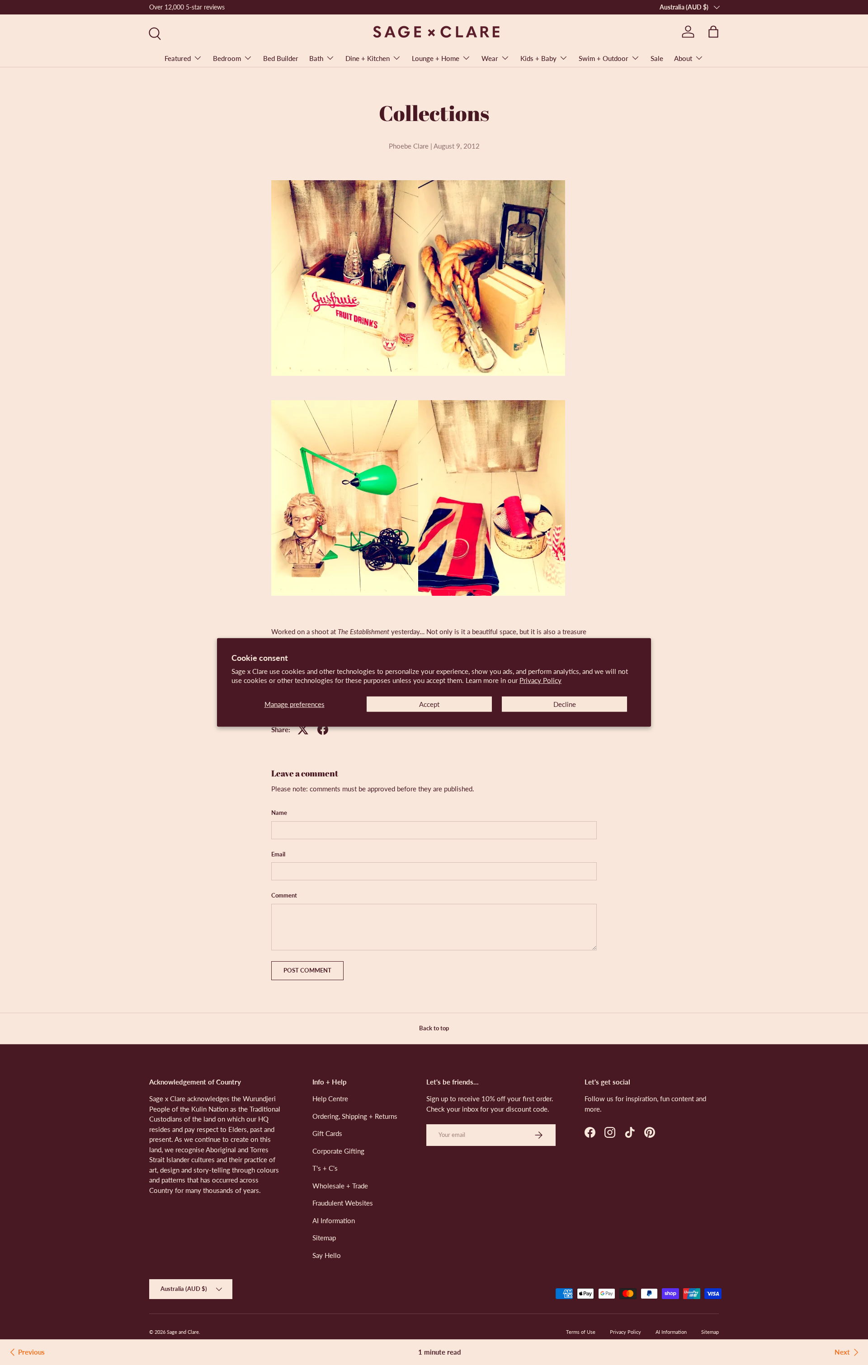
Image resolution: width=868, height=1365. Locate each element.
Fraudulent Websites (342, 1203)
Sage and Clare (183, 1332)
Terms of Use (580, 1332)
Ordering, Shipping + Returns (354, 1116)
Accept (429, 704)
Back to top (434, 1028)
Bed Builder (280, 58)
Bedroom (227, 58)
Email (278, 854)
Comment (284, 895)
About (683, 58)
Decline (564, 704)
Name (279, 812)
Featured (178, 58)
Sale (657, 58)
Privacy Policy (540, 680)
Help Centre (330, 1098)
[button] (713, 32)
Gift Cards (327, 1133)
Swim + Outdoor (603, 58)
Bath (316, 58)
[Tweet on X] (303, 729)
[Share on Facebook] (323, 729)
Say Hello (326, 1255)
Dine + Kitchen (367, 58)
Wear (489, 58)
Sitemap (324, 1238)
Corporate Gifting (338, 1151)
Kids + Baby (538, 58)
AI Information (333, 1220)
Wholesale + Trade (340, 1186)
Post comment (307, 970)
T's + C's (325, 1168)
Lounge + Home (435, 58)
